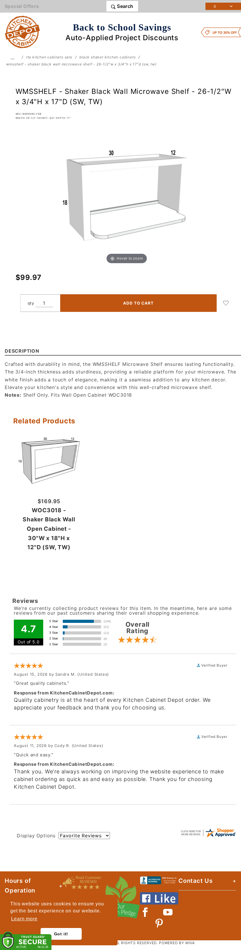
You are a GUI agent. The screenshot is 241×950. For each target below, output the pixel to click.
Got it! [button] (61, 934)
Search (124, 6)
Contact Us (195, 880)
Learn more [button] (24, 918)
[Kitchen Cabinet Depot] (22, 32)
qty (31, 303)
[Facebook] (145, 912)
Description (22, 351)
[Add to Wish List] (226, 303)
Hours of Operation (20, 885)
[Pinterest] (159, 923)
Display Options (36, 836)
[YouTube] (168, 912)
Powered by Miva (177, 943)
